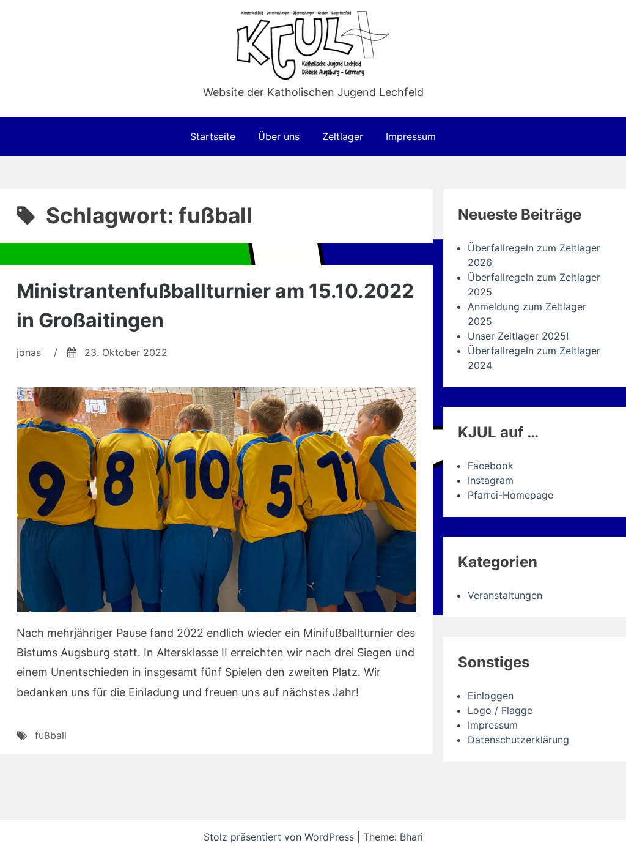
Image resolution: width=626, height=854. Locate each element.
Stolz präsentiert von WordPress (280, 837)
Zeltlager (342, 136)
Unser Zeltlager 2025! (518, 336)
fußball (51, 735)
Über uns (279, 136)
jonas (29, 352)
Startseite (212, 136)
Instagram (491, 480)
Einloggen (491, 695)
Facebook (491, 465)
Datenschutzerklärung (518, 739)
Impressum (411, 136)
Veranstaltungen (505, 595)
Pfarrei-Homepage (510, 495)
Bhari (411, 837)
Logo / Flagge (500, 710)
